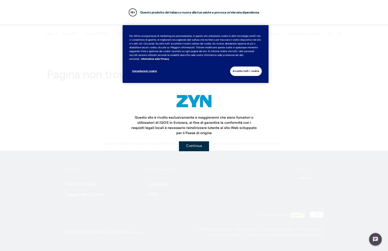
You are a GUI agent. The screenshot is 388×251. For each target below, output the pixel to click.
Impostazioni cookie (144, 71)
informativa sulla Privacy (155, 58)
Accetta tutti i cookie (246, 71)
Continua (194, 146)
